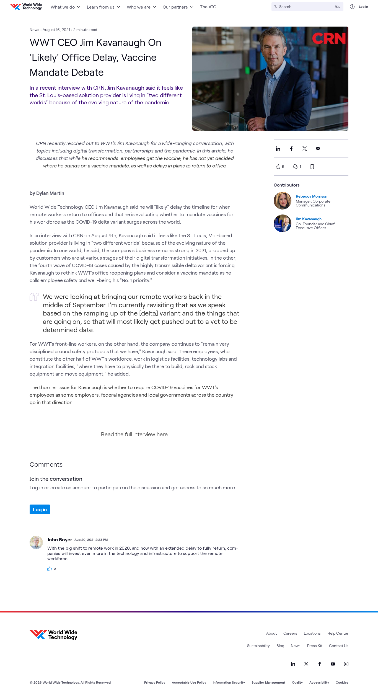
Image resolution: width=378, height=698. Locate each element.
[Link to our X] (306, 664)
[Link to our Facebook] (319, 664)
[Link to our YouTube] (333, 664)
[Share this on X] (304, 148)
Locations (312, 633)
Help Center (337, 633)
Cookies (342, 682)
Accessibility (319, 682)
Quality (297, 682)
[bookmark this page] (312, 166)
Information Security (229, 682)
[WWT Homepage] (26, 6)
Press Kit (314, 645)
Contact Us (338, 645)
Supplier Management (268, 682)
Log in (363, 6)
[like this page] (278, 166)
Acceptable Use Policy (189, 682)
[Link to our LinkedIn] (293, 664)
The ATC (208, 6)
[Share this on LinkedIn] (278, 148)
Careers (290, 633)
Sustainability (258, 645)
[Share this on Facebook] (291, 148)
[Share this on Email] (318, 148)
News (296, 645)
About (271, 633)
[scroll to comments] (295, 166)
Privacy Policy (154, 682)
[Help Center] (352, 6)
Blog (280, 645)
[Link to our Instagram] (346, 664)
